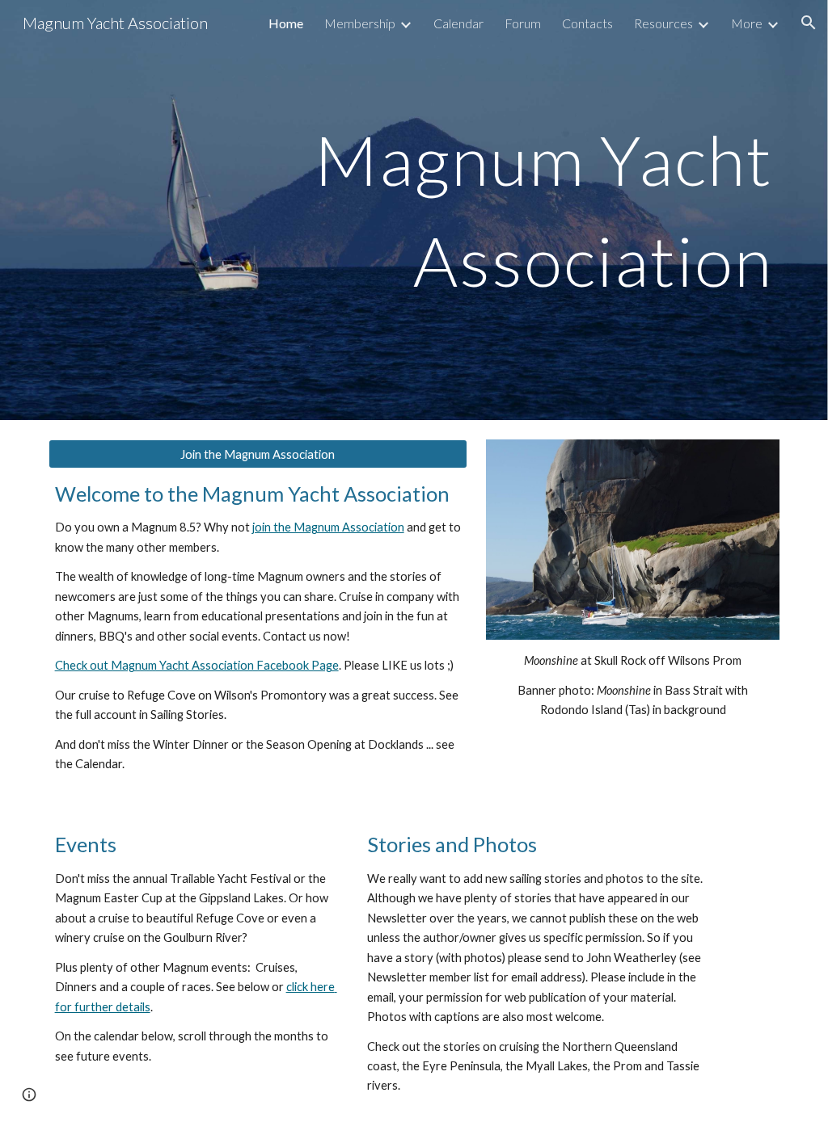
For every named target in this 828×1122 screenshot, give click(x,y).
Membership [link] (359, 23)
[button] (808, 22)
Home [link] (285, 23)
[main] (414, 210)
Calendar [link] (458, 23)
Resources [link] (663, 23)
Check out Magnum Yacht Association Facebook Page (197, 665)
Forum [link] (523, 23)
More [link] (747, 23)
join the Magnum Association (328, 527)
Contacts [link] (587, 23)
